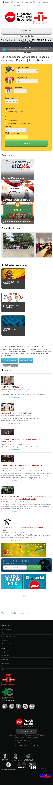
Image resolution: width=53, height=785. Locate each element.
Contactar (17, 2)
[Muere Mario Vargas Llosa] (7, 380)
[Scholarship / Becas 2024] (23, 555)
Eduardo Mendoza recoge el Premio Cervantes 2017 (22, 465)
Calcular (26, 143)
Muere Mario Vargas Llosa (12, 386)
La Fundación (27, 30)
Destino (8, 126)
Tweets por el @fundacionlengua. (15, 613)
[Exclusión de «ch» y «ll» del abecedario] (7, 407)
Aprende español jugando (10, 329)
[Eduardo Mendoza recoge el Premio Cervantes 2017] (7, 459)
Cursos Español (27, 42)
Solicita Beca (35, 60)
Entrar (7, 2)
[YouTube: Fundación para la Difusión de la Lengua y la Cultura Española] (25, 706)
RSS (46, 2)
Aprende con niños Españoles (11, 306)
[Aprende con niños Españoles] (13, 301)
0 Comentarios (14, 397)
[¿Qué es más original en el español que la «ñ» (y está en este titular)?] (7, 521)
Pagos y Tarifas (27, 36)
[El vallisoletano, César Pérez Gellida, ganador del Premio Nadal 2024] (7, 433)
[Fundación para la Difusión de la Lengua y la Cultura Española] (26, 18)
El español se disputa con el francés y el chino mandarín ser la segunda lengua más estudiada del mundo (26, 497)
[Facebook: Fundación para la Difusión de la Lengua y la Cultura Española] (18, 706)
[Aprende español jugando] (13, 325)
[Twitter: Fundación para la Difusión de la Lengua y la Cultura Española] (3, 49)
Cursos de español (9, 360)
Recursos (27, 53)
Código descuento (13, 133)
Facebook (28, 2)
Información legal (20, 564)
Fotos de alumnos (11, 228)
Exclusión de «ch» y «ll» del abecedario (17, 413)
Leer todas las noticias (10, 366)
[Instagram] (32, 706)
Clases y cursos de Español (11, 282)
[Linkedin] (5, 706)
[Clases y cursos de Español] (13, 278)
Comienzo (9, 97)
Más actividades (26, 360)
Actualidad (27, 47)
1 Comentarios (14, 480)
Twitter (38, 2)
